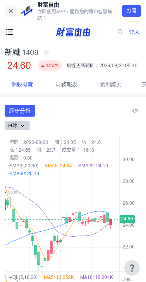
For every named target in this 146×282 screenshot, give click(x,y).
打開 (132, 11)
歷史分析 (20, 110)
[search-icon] (120, 31)
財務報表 (66, 84)
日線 (12, 125)
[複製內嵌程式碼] (135, 111)
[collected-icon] (46, 52)
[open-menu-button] (9, 32)
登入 (134, 31)
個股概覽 (22, 84)
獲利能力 (111, 84)
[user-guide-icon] (132, 268)
